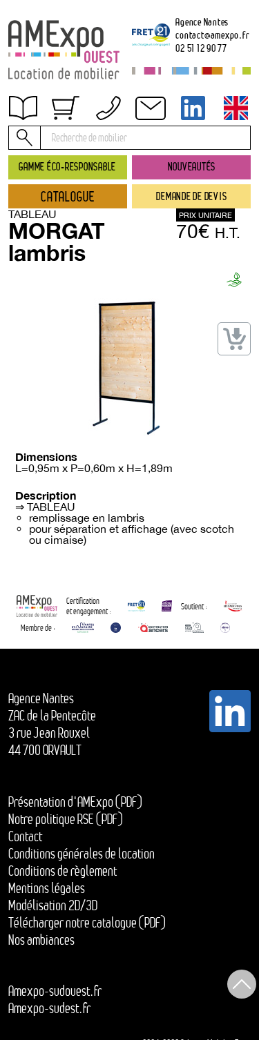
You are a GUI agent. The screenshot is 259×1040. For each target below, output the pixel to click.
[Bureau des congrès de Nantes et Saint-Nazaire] (83, 627)
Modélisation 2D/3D (52, 905)
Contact (37, 181)
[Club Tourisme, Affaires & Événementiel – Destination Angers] (194, 627)
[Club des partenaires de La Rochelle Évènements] (115, 627)
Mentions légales (46, 888)
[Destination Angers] (153, 627)
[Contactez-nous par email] (150, 108)
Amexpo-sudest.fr (49, 1008)
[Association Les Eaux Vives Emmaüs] (233, 605)
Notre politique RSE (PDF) (65, 819)
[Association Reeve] (225, 627)
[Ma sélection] (65, 108)
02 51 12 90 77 (201, 48)
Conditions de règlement (75, 152)
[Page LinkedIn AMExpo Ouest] (193, 108)
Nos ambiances (41, 940)
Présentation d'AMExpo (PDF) (75, 802)
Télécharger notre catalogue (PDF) (87, 922)
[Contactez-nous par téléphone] (108, 108)
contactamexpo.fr (212, 35)
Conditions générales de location (81, 853)
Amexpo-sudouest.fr (55, 991)
